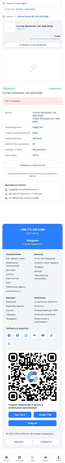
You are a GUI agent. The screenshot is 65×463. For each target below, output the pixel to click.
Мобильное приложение (12, 264)
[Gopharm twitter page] (9, 344)
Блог (8, 282)
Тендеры (38, 266)
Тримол (19, 9)
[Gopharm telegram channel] (9, 335)
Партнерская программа (41, 277)
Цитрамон (29, 9)
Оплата (10, 274)
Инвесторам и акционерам (41, 320)
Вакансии (11, 301)
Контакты (39, 306)
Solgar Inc (20, 28)
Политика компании (44, 314)
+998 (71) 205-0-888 (32, 229)
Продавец (11, 318)
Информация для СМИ (46, 310)
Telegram (32, 240)
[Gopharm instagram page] (26, 335)
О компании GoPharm (45, 301)
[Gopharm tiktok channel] (51, 335)
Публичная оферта (16, 286)
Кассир (9, 310)
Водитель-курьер (15, 306)
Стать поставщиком (44, 258)
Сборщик (11, 314)
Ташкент (19, 441)
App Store (20, 414)
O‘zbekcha (46, 441)
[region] (32, 67)
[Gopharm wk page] (34, 335)
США (35, 132)
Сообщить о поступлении (32, 44)
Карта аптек (12, 278)
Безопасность (13, 291)
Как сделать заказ (15, 258)
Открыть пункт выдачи (46, 262)
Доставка (11, 269)
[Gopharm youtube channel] (43, 335)
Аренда (38, 271)
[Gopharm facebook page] (18, 335)
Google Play (45, 414)
